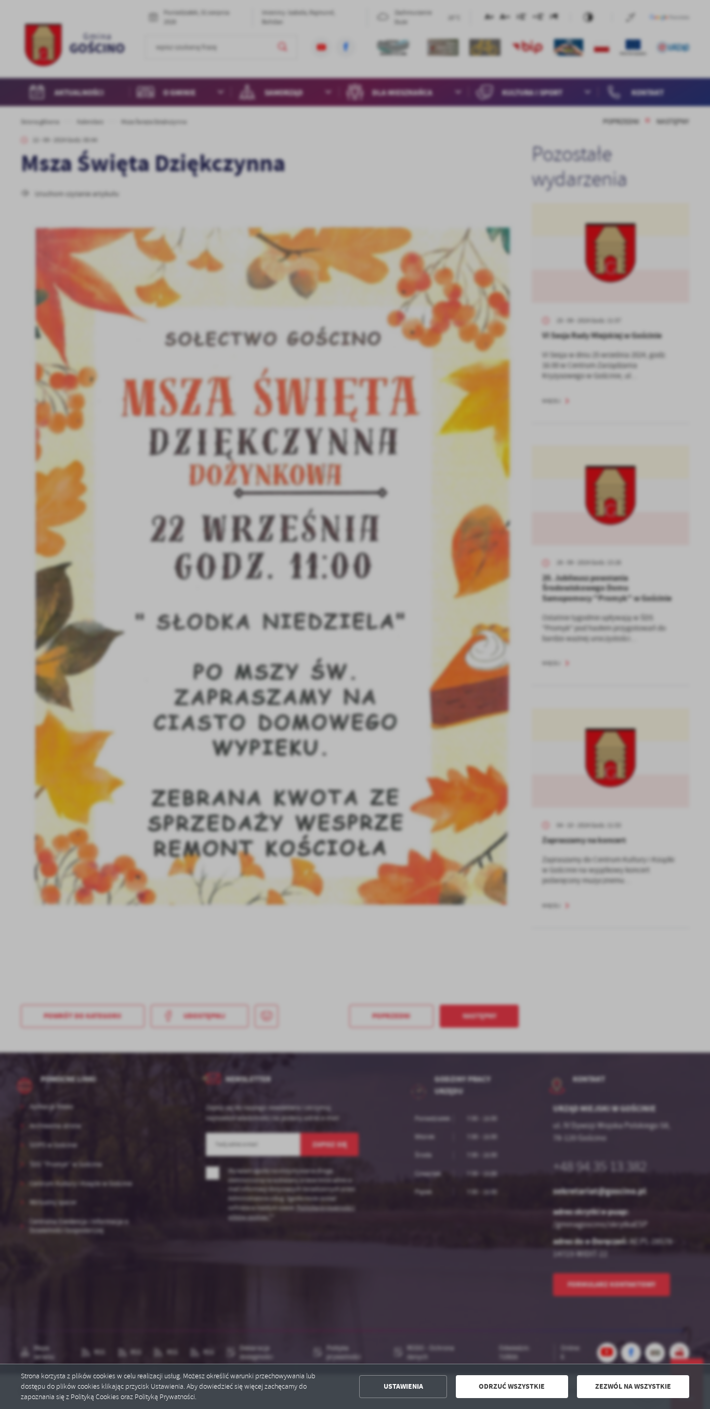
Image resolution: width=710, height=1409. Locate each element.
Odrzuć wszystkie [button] (512, 1386)
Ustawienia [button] (403, 1386)
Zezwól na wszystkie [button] (633, 1386)
